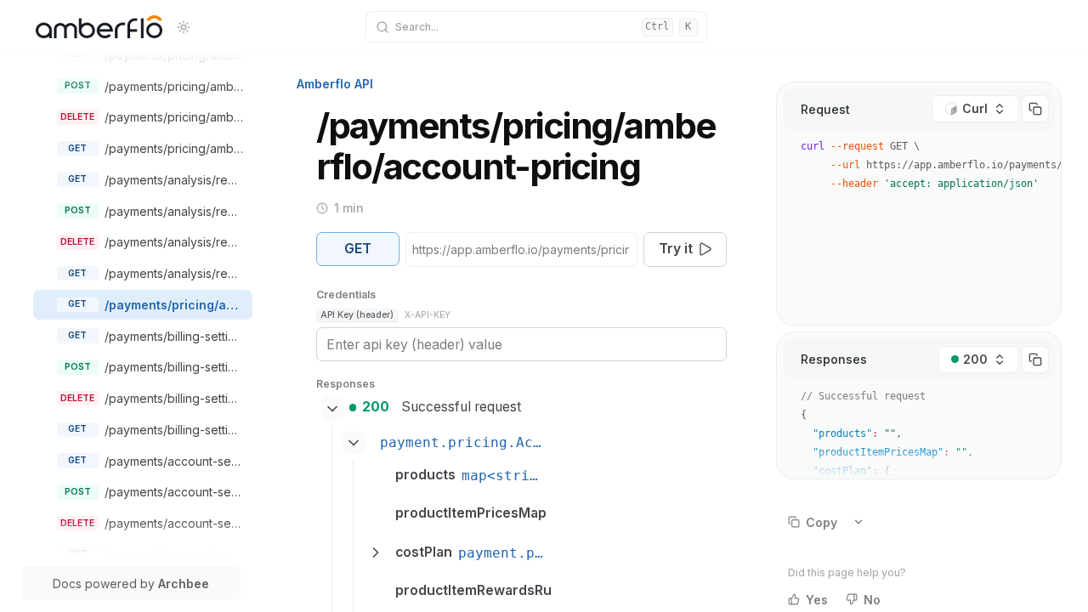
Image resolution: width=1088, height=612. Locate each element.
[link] (156, 55)
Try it (676, 249)
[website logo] (99, 27)
